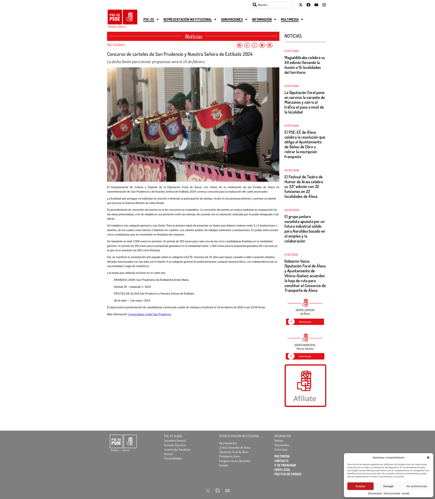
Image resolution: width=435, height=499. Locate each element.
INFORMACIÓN (262, 19)
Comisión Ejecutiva (175, 445)
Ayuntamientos (228, 443)
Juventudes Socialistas (177, 449)
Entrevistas (281, 449)
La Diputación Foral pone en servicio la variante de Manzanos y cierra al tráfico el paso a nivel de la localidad (304, 102)
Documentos (281, 445)
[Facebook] (308, 5)
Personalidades (173, 458)
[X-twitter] (300, 5)
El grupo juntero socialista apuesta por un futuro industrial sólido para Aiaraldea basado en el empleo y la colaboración (304, 228)
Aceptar (360, 486)
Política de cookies (375, 493)
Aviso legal (406, 493)
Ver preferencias (416, 486)
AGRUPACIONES (232, 19)
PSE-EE (148, 19)
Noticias (278, 440)
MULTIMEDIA (290, 19)
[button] (428, 457)
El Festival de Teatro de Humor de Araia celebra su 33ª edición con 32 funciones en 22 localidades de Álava (303, 186)
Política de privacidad (392, 493)
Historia (168, 454)
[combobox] (272, 4)
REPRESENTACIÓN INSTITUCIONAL (187, 19)
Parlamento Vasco (229, 456)
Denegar (388, 486)
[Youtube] (316, 5)
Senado (223, 465)
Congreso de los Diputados (234, 461)
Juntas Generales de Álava (234, 447)
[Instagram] (324, 5)
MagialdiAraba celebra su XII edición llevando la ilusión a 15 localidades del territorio (304, 65)
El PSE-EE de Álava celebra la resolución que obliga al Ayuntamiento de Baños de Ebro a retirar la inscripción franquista (304, 144)
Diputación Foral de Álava (233, 452)
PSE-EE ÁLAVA (173, 436)
